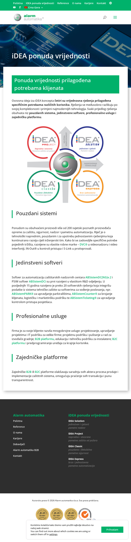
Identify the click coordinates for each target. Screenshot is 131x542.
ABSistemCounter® (84, 294)
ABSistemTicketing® (83, 298)
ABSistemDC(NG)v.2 (98, 277)
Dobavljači (19, 444)
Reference (63, 3)
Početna (18, 3)
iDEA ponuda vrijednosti (40, 3)
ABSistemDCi (37, 281)
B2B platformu (44, 339)
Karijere (88, 3)
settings (53, 534)
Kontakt (101, 3)
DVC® (83, 244)
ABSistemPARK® (22, 294)
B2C (37, 372)
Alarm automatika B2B (26, 450)
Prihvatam (112, 529)
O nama (76, 3)
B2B (29, 372)
